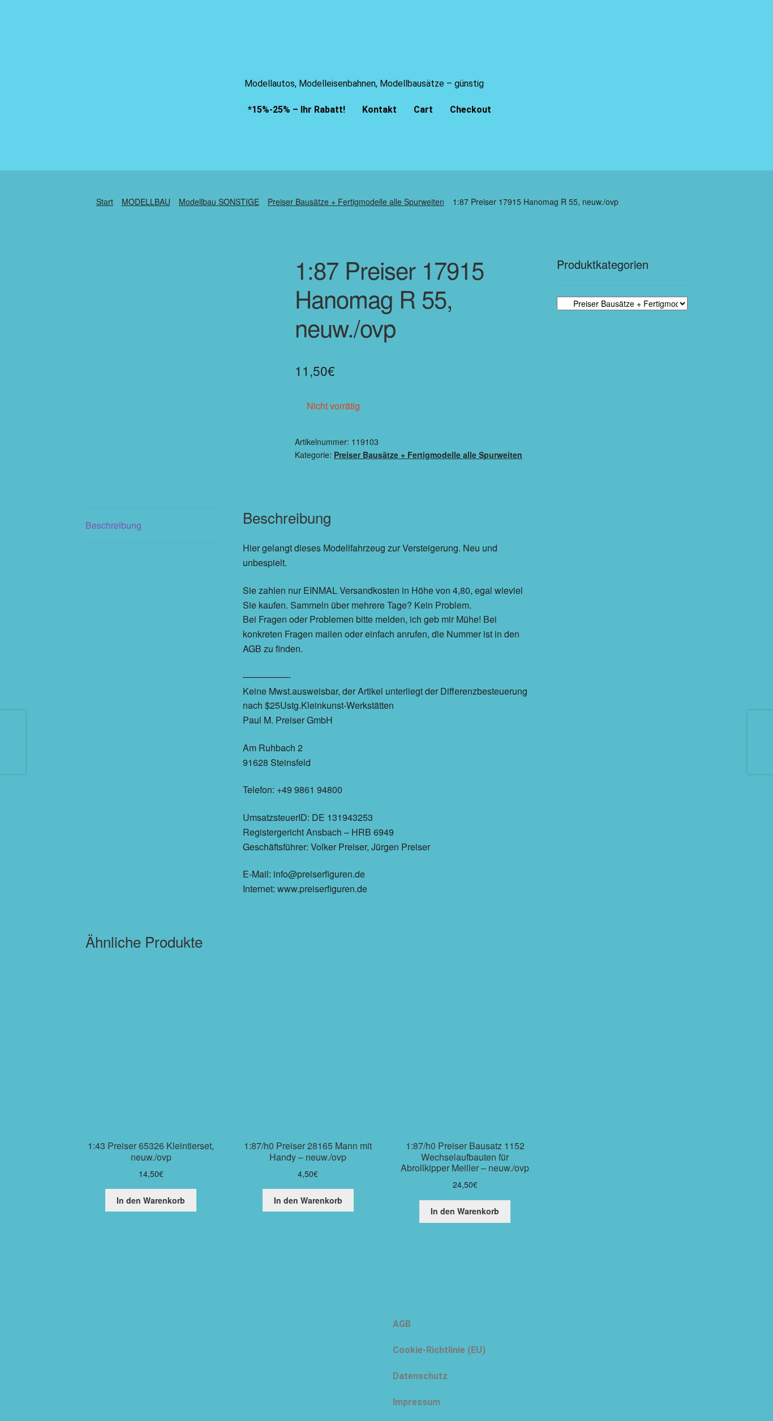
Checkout (470, 109)
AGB (402, 1324)
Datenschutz (420, 1376)
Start (104, 201)
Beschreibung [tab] (113, 525)
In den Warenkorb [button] (151, 1200)
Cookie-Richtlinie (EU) (439, 1350)
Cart (423, 109)
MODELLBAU (146, 201)
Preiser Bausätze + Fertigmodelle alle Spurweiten (356, 201)
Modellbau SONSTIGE (219, 201)
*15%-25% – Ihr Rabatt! (296, 109)
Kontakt (379, 109)
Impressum (416, 1402)
